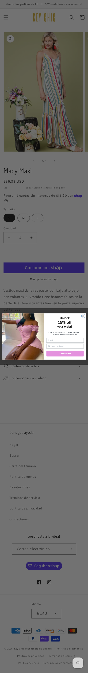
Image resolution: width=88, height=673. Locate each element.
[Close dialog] (83, 316)
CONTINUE (65, 353)
